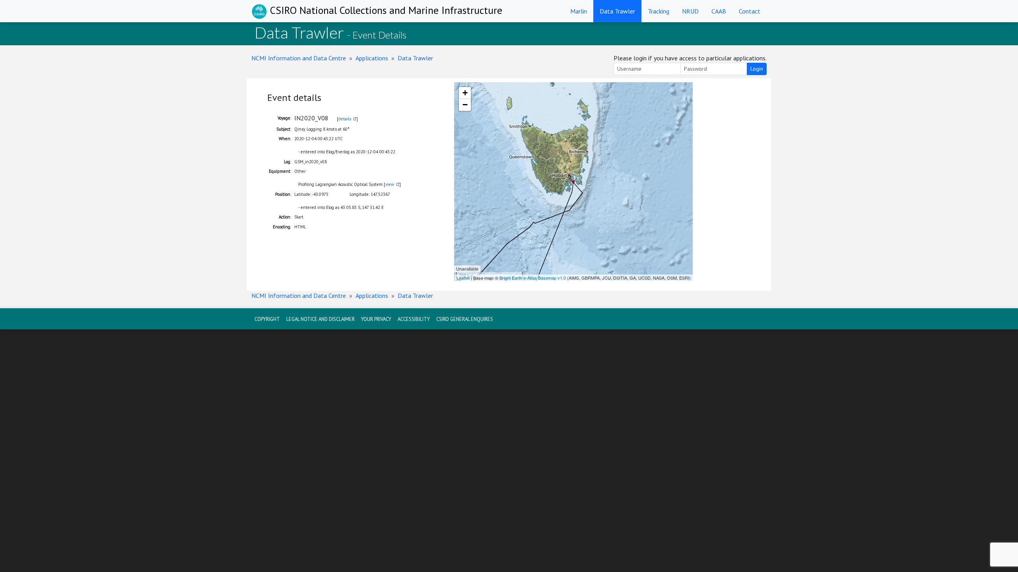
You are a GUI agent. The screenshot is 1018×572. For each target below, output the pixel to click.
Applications (372, 58)
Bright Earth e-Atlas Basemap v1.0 (532, 277)
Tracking (658, 11)
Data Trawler (617, 11)
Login (756, 68)
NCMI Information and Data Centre (298, 58)
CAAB (718, 11)
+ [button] (465, 93)
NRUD (690, 11)
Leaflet (463, 277)
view (389, 184)
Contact (749, 11)
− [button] (465, 105)
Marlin (578, 11)
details (344, 119)
